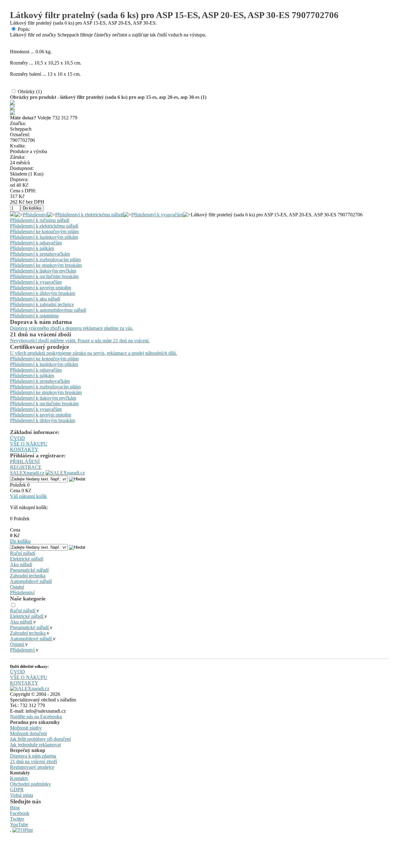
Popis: (24, 29)
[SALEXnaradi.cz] (29, 688)
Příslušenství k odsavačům (36, 242)
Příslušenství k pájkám (32, 248)
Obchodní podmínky (30, 784)
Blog (15, 807)
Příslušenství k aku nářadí (35, 298)
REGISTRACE (25, 467)
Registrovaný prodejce (32, 767)
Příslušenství (35, 214)
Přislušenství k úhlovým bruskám (42, 293)
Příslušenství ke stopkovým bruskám (46, 265)
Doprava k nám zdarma (33, 756)
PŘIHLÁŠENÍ (25, 461)
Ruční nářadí (22, 553)
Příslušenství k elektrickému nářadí (89, 214)
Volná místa (21, 795)
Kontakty (19, 778)
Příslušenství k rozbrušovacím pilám (45, 259)
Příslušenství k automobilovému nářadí (48, 310)
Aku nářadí (21, 564)
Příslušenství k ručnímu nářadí (39, 220)
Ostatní (17, 587)
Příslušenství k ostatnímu (34, 315)
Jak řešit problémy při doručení (40, 739)
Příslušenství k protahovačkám (40, 254)
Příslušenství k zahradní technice (42, 304)
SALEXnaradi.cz (27, 472)
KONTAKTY (24, 449)
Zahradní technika (28, 575)
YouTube (19, 824)
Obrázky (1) (30, 91)
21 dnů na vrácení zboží (33, 761)
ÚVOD (17, 438)
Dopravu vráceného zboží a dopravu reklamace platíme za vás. (71, 328)
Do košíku (20, 541)
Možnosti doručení (28, 733)
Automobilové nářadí (31, 581)
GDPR (17, 789)
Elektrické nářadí (26, 558)
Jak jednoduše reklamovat (35, 744)
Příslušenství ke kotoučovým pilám (44, 231)
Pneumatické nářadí (29, 570)
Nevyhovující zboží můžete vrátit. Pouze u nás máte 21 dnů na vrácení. (80, 340)
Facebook (19, 813)
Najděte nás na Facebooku (36, 716)
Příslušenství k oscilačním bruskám (44, 276)
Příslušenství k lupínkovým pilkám (44, 237)
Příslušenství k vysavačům (157, 214)
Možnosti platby (26, 727)
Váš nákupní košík (28, 496)
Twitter (17, 818)
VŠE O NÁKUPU (28, 443)
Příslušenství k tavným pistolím (40, 287)
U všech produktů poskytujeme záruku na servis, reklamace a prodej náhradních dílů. (93, 353)
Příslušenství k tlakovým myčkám (43, 270)
